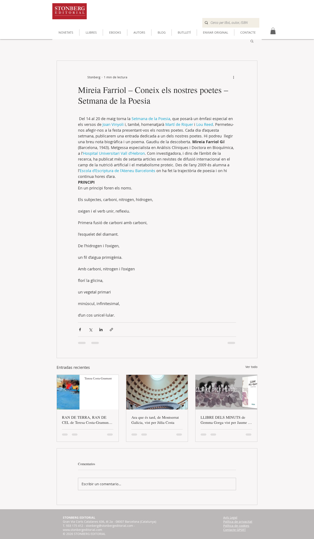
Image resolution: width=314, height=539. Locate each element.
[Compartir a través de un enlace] (111, 330)
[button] (252, 41)
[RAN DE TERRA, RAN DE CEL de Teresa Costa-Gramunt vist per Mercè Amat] (88, 392)
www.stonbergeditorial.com (82, 530)
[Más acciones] (233, 77)
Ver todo (251, 367)
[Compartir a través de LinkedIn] (101, 330)
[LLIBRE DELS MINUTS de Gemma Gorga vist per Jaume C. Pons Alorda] (226, 392)
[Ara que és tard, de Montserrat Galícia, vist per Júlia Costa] (157, 392)
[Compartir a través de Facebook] (80, 330)
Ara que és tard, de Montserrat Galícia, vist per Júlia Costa (155, 420)
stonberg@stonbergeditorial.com (109, 526)
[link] (273, 31)
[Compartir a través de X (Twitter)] (90, 330)
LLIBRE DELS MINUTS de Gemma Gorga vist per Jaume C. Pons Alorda (226, 420)
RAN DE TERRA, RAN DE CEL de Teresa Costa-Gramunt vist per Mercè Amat (86, 420)
